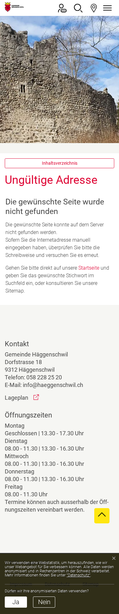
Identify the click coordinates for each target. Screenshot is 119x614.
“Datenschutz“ (78, 575)
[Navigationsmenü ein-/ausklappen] (106, 8)
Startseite (88, 268)
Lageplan (22, 397)
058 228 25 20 (44, 377)
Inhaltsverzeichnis (59, 163)
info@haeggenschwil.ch (53, 385)
